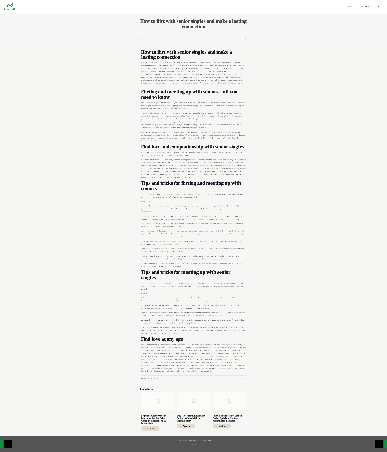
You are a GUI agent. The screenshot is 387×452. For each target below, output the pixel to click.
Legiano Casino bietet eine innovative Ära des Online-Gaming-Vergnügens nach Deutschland (153, 419)
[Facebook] (192, 444)
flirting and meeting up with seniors (168, 194)
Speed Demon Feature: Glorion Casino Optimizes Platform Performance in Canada (227, 418)
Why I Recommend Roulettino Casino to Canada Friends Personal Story (191, 418)
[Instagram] (195, 444)
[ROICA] (10, 6)
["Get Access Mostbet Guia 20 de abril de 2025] (6, 444)
